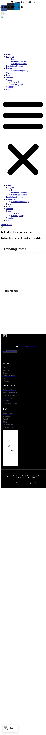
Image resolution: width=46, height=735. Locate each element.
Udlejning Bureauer (19, 61)
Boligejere (10, 56)
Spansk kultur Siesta (13, 303)
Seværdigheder (17, 84)
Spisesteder (15, 82)
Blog (8, 75)
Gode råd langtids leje (20, 70)
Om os (9, 73)
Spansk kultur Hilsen (13, 298)
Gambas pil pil (11, 256)
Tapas (7, 261)
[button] (23, 137)
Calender (9, 87)
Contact (9, 89)
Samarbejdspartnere (19, 63)
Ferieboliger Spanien (14, 66)
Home (8, 54)
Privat (13, 59)
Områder (9, 77)
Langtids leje (11, 68)
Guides (9, 80)
